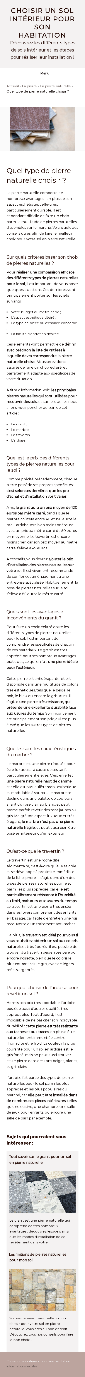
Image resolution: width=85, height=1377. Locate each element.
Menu (44, 73)
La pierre (29, 86)
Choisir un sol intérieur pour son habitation (42, 23)
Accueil (13, 86)
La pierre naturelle (55, 86)
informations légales (22, 1366)
